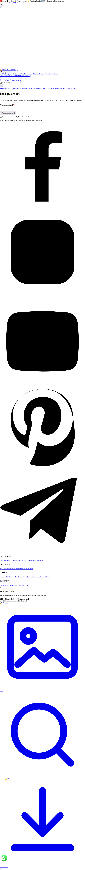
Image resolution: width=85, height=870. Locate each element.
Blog (29, 76)
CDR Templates (5, 560)
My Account (4, 569)
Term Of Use (31, 577)
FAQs (15, 3)
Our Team (9, 585)
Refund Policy (22, 577)
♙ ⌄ (15, 80)
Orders (10, 569)
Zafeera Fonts (35, 560)
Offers (26, 76)
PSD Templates (16, 560)
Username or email (10, 105)
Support (2, 3)
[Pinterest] (42, 466)
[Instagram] (42, 294)
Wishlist (22, 569)
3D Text (13, 76)
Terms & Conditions (42, 577)
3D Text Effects (26, 560)
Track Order (9, 3)
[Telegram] (42, 552)
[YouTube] (42, 380)
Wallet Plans (20, 76)
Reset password (8, 113)
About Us (3, 585)
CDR (2, 76)
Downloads (16, 569)
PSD (5, 76)
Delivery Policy (12, 577)
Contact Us (20, 3)
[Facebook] (42, 208)
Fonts (8, 76)
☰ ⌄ (5, 72)
